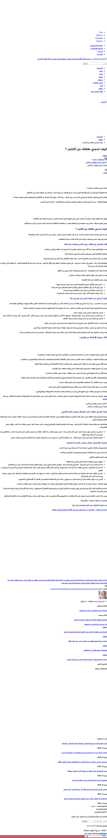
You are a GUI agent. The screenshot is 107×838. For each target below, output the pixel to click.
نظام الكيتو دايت (97, 91)
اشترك (84, 821)
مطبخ (101, 77)
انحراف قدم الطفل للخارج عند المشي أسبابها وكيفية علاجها (85, 798)
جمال (101, 74)
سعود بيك (88, 833)
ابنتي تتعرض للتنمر (100, 580)
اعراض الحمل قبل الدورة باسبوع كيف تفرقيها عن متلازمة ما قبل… (84, 752)
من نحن (100, 51)
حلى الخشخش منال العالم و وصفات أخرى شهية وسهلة (87, 771)
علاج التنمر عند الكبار (85, 580)
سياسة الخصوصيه (96, 45)
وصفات (100, 80)
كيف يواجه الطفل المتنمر (94, 583)
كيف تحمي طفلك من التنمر (36, 580)
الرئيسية (100, 68)
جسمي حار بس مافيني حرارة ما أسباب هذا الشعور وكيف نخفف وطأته (82, 762)
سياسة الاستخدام (96, 48)
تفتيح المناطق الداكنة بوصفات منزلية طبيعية (90, 620)
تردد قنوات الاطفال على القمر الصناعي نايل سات (89, 505)
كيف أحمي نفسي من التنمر (68, 580)
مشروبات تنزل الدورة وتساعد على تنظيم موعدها (89, 780)
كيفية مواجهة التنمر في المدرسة (73, 583)
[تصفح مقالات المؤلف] (103, 598)
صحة (101, 71)
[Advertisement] (53, 14)
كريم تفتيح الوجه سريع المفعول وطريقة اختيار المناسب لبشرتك (84, 743)
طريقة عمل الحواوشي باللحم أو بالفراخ (93, 610)
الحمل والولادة (98, 83)
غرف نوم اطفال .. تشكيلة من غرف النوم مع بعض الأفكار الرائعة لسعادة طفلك (79, 510)
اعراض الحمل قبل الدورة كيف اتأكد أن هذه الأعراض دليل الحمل (85, 789)
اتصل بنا (100, 54)
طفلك (100, 88)
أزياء (101, 85)
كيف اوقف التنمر (52, 580)
